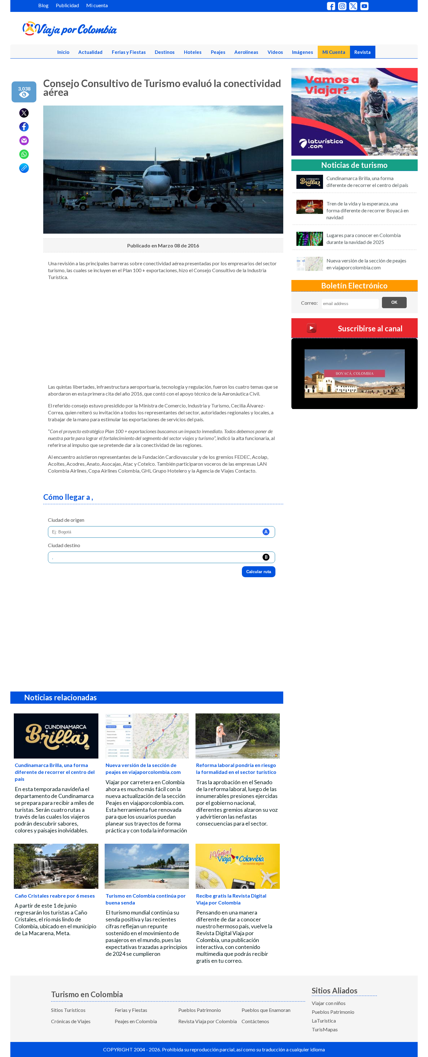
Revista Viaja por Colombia (207, 1021)
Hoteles (192, 52)
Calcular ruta (258, 571)
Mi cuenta (97, 5)
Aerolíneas (246, 52)
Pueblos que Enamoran (266, 1010)
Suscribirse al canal (370, 328)
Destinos (165, 52)
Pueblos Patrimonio (199, 1010)
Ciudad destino (64, 545)
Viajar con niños (329, 1003)
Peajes (218, 52)
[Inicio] (100, 30)
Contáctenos (255, 1021)
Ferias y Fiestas (129, 52)
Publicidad (67, 5)
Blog (43, 5)
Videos (275, 52)
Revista (362, 52)
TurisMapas (325, 1029)
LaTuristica (324, 1020)
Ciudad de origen (66, 520)
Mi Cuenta (333, 52)
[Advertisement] (163, 334)
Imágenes (302, 52)
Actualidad (90, 52)
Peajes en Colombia (136, 1021)
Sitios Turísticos (68, 1010)
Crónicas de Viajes (71, 1021)
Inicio (63, 52)
